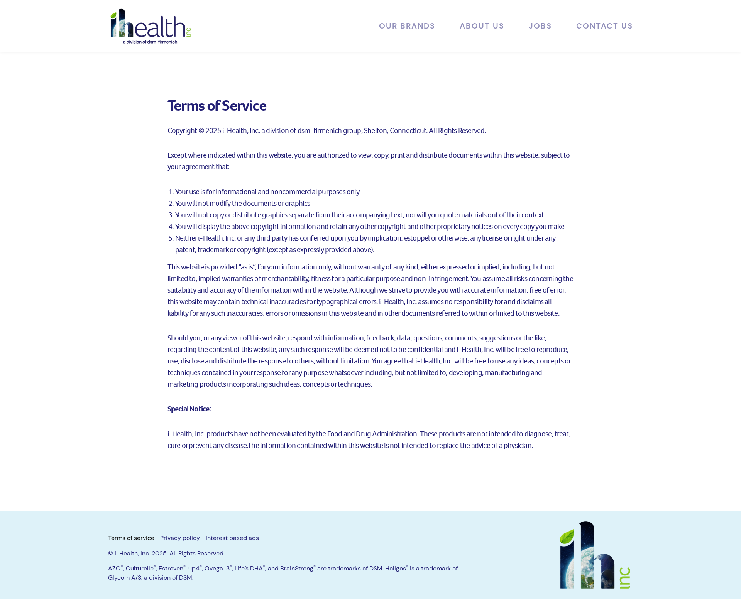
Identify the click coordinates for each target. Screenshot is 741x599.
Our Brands (407, 26)
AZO (115, 568)
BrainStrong (298, 568)
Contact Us (604, 26)
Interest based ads (232, 538)
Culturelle (141, 568)
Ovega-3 (218, 568)
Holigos (396, 568)
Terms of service (131, 538)
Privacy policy (180, 538)
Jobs (540, 26)
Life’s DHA (250, 568)
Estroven (172, 568)
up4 (195, 568)
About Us (482, 26)
